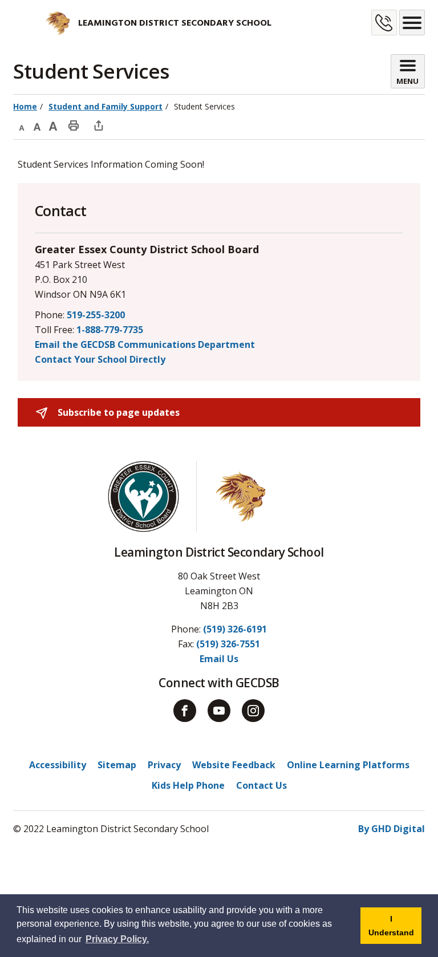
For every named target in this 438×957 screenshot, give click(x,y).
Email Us (219, 658)
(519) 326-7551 (228, 644)
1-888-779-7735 (109, 329)
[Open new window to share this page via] (98, 125)
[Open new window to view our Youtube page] (219, 710)
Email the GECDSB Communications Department (145, 344)
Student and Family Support (105, 106)
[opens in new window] (42, 23)
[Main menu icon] (412, 22)
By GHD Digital (391, 828)
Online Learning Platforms (348, 765)
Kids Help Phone (188, 785)
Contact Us (261, 785)
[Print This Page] (73, 125)
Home (25, 106)
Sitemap (117, 765)
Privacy (164, 765)
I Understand (394, 929)
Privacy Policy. (117, 939)
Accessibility (57, 765)
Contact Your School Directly (100, 359)
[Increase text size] (53, 125)
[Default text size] (37, 125)
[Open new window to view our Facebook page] (184, 710)
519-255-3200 (96, 315)
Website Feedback (233, 765)
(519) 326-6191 (235, 629)
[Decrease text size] (21, 125)
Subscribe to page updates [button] (117, 412)
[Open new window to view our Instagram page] (253, 710)
